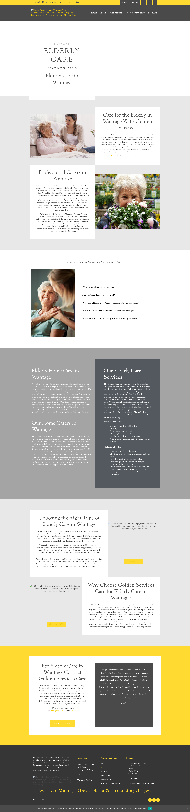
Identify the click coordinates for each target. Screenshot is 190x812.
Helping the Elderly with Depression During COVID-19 (85, 767)
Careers (54, 800)
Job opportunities (136, 13)
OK (150, 808)
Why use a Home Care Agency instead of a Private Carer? (110, 303)
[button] (117, 287)
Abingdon (55, 710)
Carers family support (110, 783)
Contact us (109, 156)
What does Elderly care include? (98, 287)
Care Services (116, 13)
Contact (152, 13)
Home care (105, 775)
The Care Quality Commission (84, 781)
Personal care (106, 779)
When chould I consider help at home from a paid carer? (109, 318)
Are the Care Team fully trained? (98, 295)
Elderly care (106, 768)
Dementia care (107, 764)
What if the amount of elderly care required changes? (108, 311)
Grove (73, 710)
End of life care (107, 772)
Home (94, 13)
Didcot (64, 710)
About (103, 13)
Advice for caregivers (86, 775)
